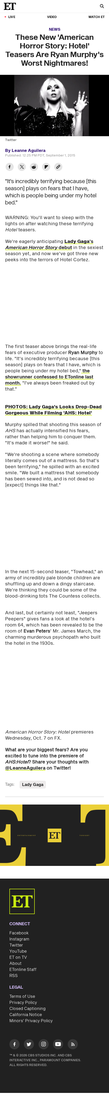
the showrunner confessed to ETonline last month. (49, 377)
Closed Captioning (27, 1009)
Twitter (16, 945)
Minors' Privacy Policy (31, 1021)
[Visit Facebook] (14, 1045)
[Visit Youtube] (58, 1044)
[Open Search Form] (102, 6)
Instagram (19, 939)
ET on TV (18, 957)
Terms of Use (22, 996)
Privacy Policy (23, 1003)
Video (52, 17)
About (15, 964)
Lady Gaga (32, 784)
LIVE (11, 17)
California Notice (25, 1015)
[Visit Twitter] (29, 1045)
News (54, 29)
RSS (13, 976)
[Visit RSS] (73, 1045)
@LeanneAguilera (25, 768)
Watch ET (96, 17)
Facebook (19, 933)
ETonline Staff (23, 970)
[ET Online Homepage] (11, 6)
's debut (49, 244)
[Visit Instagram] (44, 1045)
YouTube (18, 951)
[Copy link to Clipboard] (58, 167)
